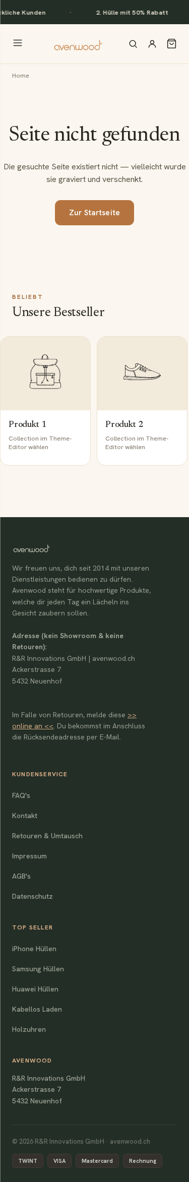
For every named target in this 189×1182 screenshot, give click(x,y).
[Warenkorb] (171, 43)
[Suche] (133, 44)
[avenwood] (78, 44)
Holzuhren (29, 1029)
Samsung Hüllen (38, 968)
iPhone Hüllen (34, 948)
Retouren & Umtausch (47, 835)
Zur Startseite (94, 213)
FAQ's (21, 795)
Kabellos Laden (37, 1009)
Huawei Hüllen (35, 988)
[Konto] (152, 44)
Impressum (29, 855)
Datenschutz (32, 896)
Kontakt (24, 815)
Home (20, 75)
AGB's (21, 876)
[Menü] (17, 43)
